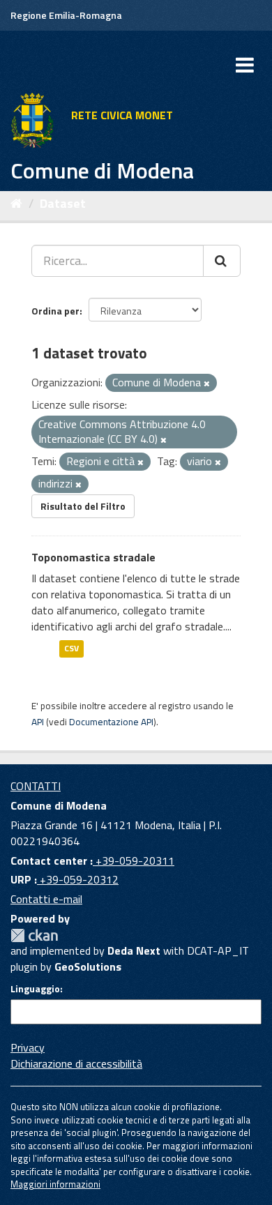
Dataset (63, 203)
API (37, 722)
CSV (71, 648)
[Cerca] (222, 261)
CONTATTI (35, 786)
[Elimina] (207, 383)
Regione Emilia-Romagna (66, 15)
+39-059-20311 (133, 860)
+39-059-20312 (78, 879)
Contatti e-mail (46, 899)
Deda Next (133, 950)
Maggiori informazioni (55, 1184)
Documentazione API (111, 722)
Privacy (27, 1047)
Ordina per (55, 310)
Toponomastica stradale (93, 557)
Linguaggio (35, 989)
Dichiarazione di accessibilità (76, 1063)
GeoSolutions (87, 966)
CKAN (34, 935)
